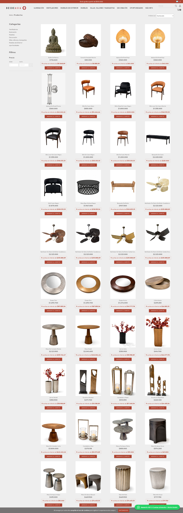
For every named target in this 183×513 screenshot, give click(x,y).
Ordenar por (152, 15)
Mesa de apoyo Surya (157, 446)
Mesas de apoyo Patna (123, 446)
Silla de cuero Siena (88, 106)
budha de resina (53, 57)
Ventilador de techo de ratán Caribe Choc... (158, 252)
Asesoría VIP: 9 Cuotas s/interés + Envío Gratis (159, 507)
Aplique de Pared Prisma (53, 106)
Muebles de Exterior (15, 43)
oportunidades (14, 45)
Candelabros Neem (123, 397)
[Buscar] (176, 6)
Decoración (122, 8)
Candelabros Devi (88, 446)
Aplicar (31, 65)
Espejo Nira (88, 300)
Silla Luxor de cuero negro (53, 154)
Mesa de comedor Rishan (53, 349)
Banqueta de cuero (158, 154)
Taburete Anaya (157, 494)
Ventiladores (52, 8)
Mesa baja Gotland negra (88, 203)
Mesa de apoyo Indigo (53, 494)
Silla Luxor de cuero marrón (157, 106)
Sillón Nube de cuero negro (123, 106)
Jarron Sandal (53, 397)
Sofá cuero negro (53, 203)
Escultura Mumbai (88, 397)
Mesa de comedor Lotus (53, 446)
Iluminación (39, 8)
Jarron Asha (123, 349)
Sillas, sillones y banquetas (102, 8)
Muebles (84, 8)
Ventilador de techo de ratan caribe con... (123, 252)
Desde (10, 61)
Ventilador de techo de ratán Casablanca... (158, 203)
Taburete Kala (123, 494)
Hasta (21, 61)
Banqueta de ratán (123, 203)
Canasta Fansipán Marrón (88, 57)
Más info (149, 8)
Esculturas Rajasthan (157, 397)
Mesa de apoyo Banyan (88, 494)
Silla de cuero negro (88, 154)
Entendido (123, 510)
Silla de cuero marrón (122, 154)
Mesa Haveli (88, 349)
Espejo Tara (53, 300)
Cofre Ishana (158, 300)
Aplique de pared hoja (123, 57)
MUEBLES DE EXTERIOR (69, 8)
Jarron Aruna (158, 349)
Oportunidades (136, 8)
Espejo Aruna (123, 300)
